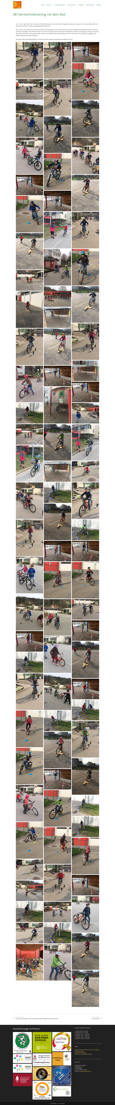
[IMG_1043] (85, 988)
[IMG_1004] (85, 52)
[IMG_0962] (29, 766)
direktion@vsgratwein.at (85, 1071)
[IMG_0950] (29, 840)
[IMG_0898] (29, 280)
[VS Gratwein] (17, 5)
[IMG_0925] (29, 869)
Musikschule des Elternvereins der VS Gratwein (87, 1049)
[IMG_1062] (85, 827)
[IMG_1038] (29, 309)
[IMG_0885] (57, 267)
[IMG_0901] (85, 609)
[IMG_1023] (57, 779)
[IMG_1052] (57, 442)
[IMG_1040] (85, 776)
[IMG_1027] (85, 551)
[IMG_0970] (57, 60)
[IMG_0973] (29, 538)
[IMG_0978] (85, 230)
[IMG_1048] (57, 347)
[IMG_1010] (85, 689)
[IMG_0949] (57, 808)
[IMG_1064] (29, 662)
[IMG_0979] (29, 60)
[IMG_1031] (29, 641)
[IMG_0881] (29, 384)
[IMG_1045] (85, 193)
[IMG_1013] (85, 885)
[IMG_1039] (57, 522)
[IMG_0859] (29, 891)
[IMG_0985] (57, 883)
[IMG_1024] (85, 392)
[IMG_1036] (85, 630)
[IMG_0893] (57, 230)
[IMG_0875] (57, 962)
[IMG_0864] (29, 118)
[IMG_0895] (29, 463)
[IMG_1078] (57, 933)
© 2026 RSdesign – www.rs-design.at (57, 1103)
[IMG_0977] (57, 97)
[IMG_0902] (29, 962)
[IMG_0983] (85, 500)
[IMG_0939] (57, 580)
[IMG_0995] (85, 371)
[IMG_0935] (85, 856)
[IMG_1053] (85, 118)
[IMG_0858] (85, 413)
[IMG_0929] (85, 471)
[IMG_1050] (85, 659)
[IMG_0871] (57, 617)
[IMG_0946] (85, 81)
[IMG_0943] (57, 172)
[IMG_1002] (57, 201)
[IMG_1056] (57, 750)
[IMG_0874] (29, 575)
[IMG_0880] (85, 156)
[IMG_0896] (57, 912)
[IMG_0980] (85, 341)
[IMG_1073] (85, 530)
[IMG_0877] (29, 803)
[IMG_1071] (57, 721)
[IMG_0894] (85, 442)
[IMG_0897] (29, 434)
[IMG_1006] (57, 551)
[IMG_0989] (57, 405)
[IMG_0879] (29, 500)
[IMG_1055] (57, 134)
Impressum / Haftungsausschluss (83, 1054)
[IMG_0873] (57, 654)
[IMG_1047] (85, 951)
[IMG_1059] (85, 805)
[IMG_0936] (57, 845)
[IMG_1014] (57, 376)
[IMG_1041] (29, 251)
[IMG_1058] (29, 413)
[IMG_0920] (29, 933)
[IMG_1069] (85, 710)
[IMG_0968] (85, 267)
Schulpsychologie (79, 1051)
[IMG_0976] (85, 739)
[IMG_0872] (85, 914)
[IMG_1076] (57, 492)
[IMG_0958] (29, 214)
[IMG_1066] (29, 912)
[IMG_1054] (85, 304)
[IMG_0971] (29, 347)
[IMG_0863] (29, 612)
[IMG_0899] (29, 89)
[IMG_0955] (29, 729)
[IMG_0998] (57, 317)
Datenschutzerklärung (80, 1052)
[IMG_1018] (29, 185)
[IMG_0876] (29, 156)
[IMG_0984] (29, 691)
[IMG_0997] (57, 471)
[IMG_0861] (57, 296)
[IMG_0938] (85, 580)
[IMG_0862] (57, 691)
